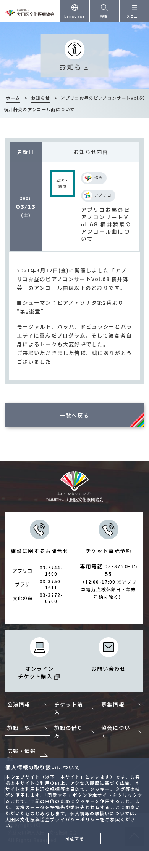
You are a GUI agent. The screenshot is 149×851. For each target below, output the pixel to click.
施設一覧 (18, 727)
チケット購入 (68, 708)
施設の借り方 (68, 731)
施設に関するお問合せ (39, 575)
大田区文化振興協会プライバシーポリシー (52, 819)
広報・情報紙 (21, 754)
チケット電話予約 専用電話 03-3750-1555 (109, 573)
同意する (74, 838)
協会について (115, 731)
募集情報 (112, 704)
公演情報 (18, 704)
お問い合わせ (108, 668)
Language (75, 16)
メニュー (134, 16)
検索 (104, 16)
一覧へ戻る (74, 415)
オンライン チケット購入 (36, 672)
